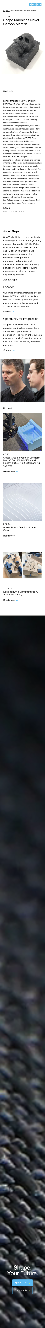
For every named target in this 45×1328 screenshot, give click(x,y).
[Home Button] (35, 4)
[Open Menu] (4, 4)
